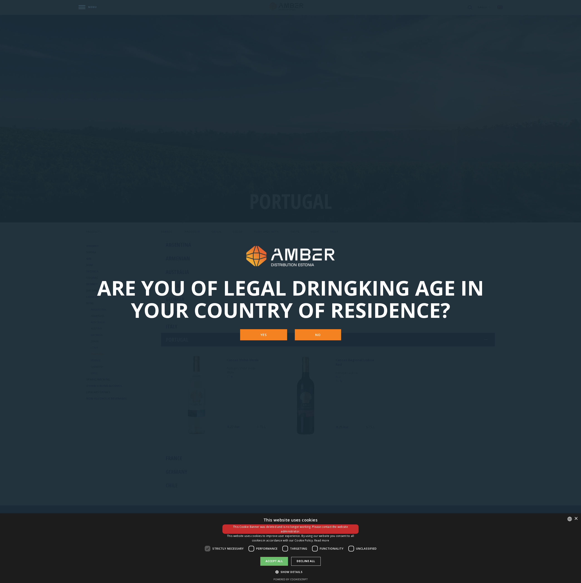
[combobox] (569, 519)
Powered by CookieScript (290, 579)
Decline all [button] (306, 561)
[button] (290, 571)
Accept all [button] (274, 561)
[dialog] (290, 548)
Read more (321, 540)
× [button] (576, 518)
